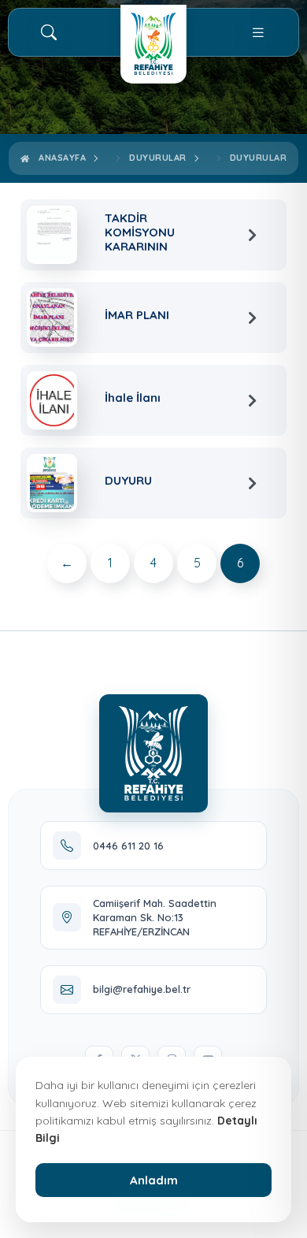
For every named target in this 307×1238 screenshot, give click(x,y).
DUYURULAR (258, 157)
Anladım (154, 1180)
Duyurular (158, 157)
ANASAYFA (59, 157)
